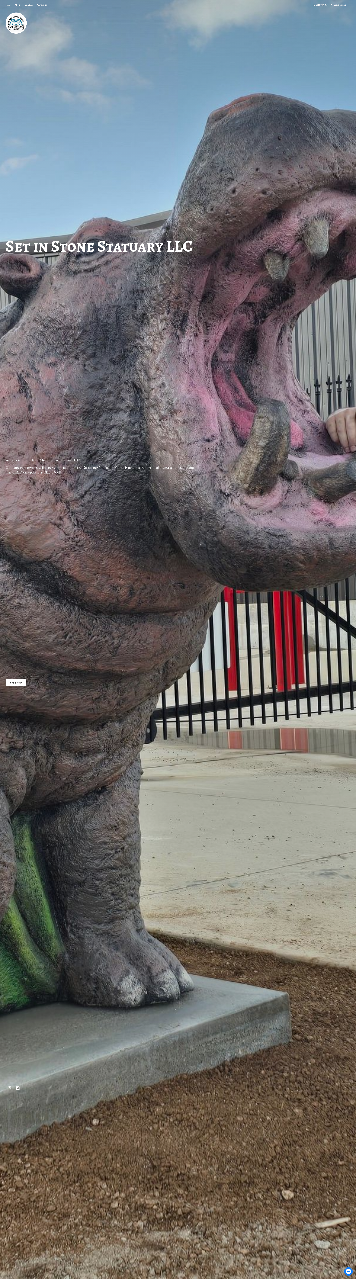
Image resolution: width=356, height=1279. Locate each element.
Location (29, 5)
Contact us (42, 5)
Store (8, 5)
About (17, 5)
